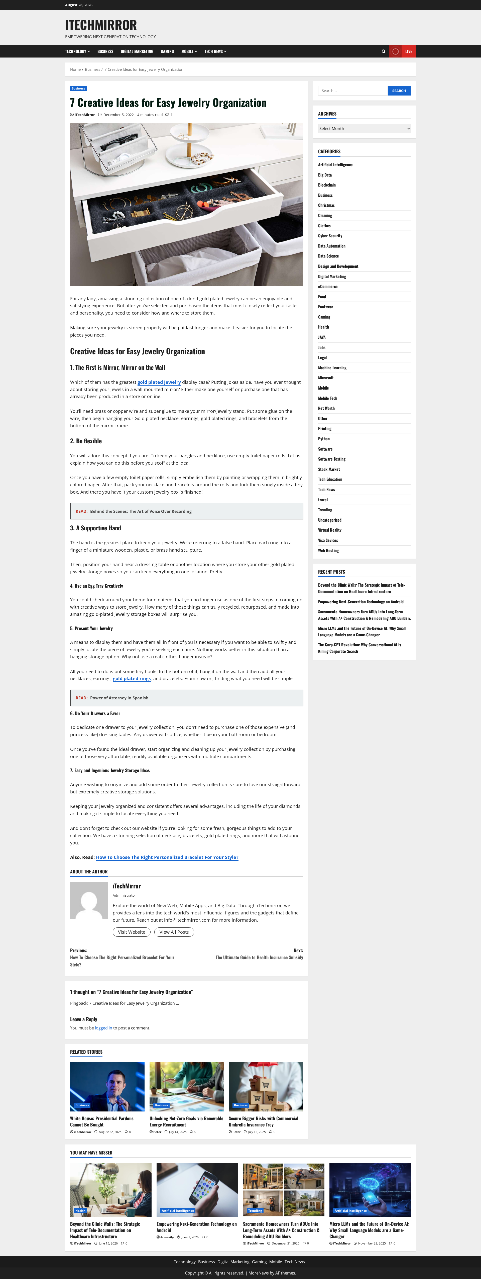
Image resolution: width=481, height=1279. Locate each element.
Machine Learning (332, 368)
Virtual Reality (329, 530)
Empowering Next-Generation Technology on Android (361, 602)
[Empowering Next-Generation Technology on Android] (197, 1190)
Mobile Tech (327, 398)
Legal (322, 357)
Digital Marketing (137, 51)
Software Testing (331, 459)
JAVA (322, 337)
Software (325, 449)
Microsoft (326, 378)
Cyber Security (330, 236)
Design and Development (338, 266)
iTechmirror (101, 24)
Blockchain (327, 185)
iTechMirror (85, 114)
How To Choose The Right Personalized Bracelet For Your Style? (167, 857)
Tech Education (330, 479)
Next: (259, 954)
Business (105, 51)
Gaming (167, 51)
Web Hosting (328, 550)
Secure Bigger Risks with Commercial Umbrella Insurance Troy (263, 1121)
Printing (324, 428)
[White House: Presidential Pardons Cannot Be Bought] (107, 1086)
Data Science (328, 256)
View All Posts (174, 932)
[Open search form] (384, 51)
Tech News (214, 51)
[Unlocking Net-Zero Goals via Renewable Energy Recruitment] (187, 1086)
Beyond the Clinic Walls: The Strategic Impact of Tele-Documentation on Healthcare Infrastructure (361, 588)
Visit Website (131, 932)
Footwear (325, 307)
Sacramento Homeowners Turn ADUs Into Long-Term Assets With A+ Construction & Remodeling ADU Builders (364, 615)
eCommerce (328, 286)
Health (323, 327)
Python (324, 439)
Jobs (321, 347)
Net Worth (326, 408)
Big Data (325, 175)
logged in (103, 1028)
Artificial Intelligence (335, 165)
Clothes (324, 226)
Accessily (167, 1237)
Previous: (122, 957)
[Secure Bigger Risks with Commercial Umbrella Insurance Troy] (266, 1086)
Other (322, 418)
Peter (157, 1132)
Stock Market (329, 469)
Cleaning (325, 215)
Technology (75, 51)
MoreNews (259, 1273)
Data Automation (331, 246)
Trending (325, 510)
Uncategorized (329, 520)
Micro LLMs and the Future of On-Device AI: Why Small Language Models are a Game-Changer (362, 631)
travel (323, 500)
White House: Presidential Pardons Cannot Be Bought (102, 1121)
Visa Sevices (328, 540)
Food (322, 297)
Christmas (326, 205)
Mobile (187, 51)
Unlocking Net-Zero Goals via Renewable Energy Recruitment (186, 1121)
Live (408, 51)
